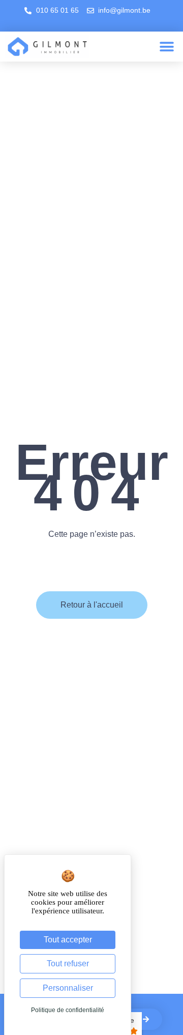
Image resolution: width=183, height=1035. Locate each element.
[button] (166, 46)
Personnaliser (68, 988)
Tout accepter (68, 939)
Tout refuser (68, 963)
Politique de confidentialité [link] (67, 1010)
